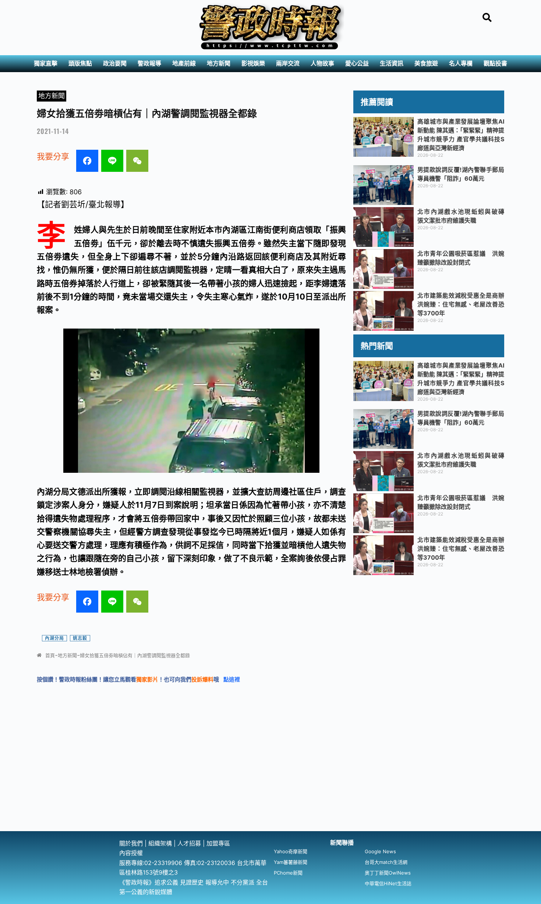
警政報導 (149, 63)
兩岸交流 (288, 63)
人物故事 (322, 63)
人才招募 (190, 843)
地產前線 (184, 63)
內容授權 (131, 853)
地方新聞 (218, 63)
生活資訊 (391, 63)
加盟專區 (218, 843)
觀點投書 (495, 63)
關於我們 (132, 843)
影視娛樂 (253, 63)
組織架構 (160, 843)
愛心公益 (357, 63)
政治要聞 (115, 63)
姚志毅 (80, 638)
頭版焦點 (80, 63)
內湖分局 (54, 638)
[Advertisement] (270, 775)
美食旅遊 (426, 63)
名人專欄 (461, 63)
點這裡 (231, 679)
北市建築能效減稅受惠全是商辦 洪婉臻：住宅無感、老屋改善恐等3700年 (463, 304)
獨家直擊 (45, 63)
